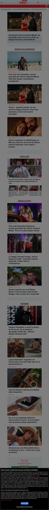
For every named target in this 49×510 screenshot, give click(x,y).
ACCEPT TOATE (24, 503)
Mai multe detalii (36, 476)
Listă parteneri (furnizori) (6, 500)
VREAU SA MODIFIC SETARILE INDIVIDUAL (24, 506)
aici (10, 483)
